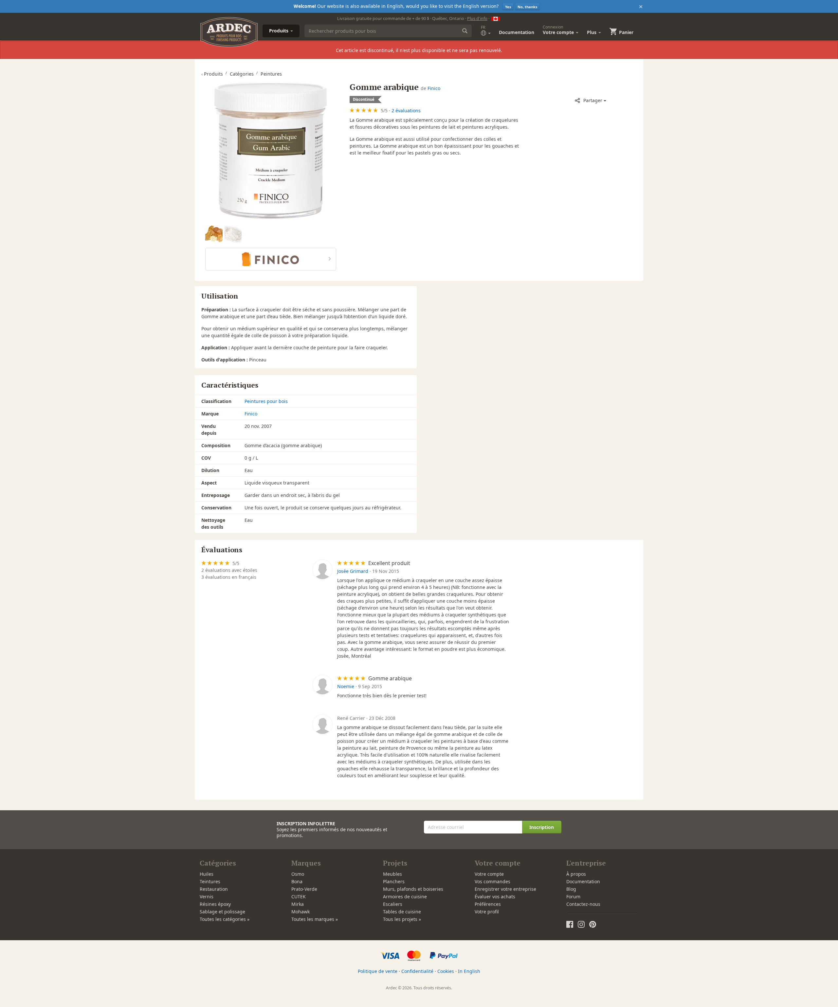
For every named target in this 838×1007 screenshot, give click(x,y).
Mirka (297, 904)
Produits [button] (279, 30)
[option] (214, 234)
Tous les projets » (402, 919)
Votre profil (487, 911)
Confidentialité (417, 971)
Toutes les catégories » (224, 919)
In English (469, 971)
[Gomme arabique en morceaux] (214, 234)
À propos (576, 874)
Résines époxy (215, 904)
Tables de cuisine (402, 911)
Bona (296, 881)
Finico (434, 88)
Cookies (445, 971)
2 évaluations (406, 110)
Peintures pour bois (266, 401)
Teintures (210, 881)
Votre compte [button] (559, 29)
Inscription (541, 827)
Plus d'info (477, 18)
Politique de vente (377, 971)
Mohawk (300, 911)
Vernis (206, 896)
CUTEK (298, 896)
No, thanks (527, 6)
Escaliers (392, 904)
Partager (593, 100)
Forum (573, 896)
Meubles (392, 874)
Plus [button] (592, 32)
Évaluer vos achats (495, 896)
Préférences (488, 904)
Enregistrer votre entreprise (505, 889)
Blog (571, 889)
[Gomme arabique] (270, 151)
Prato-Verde (304, 889)
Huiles (206, 874)
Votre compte (489, 874)
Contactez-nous (583, 904)
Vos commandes (492, 881)
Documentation (516, 32)
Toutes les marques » (314, 919)
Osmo (297, 874)
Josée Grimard (352, 571)
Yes (508, 6)
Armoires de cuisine (405, 896)
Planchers (394, 881)
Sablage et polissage (222, 911)
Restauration (214, 889)
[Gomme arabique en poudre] (233, 234)
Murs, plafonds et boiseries (413, 889)
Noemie (345, 686)
